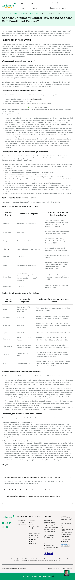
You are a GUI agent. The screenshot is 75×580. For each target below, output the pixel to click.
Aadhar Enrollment (34, 14)
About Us (32, 520)
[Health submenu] (26, 8)
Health (23, 8)
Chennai (6, 249)
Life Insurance (21, 527)
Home (4, 14)
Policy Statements (53, 568)
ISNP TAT (32, 541)
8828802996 (66, 539)
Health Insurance (22, 524)
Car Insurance (21, 520)
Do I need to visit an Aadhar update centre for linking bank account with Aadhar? (32, 477)
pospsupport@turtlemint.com (52, 548)
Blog (30, 522)
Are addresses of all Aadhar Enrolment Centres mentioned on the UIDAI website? (32, 496)
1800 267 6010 (50, 537)
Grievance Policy (34, 537)
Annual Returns (33, 535)
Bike (32, 3)
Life (34, 8)
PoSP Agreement (34, 533)
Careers (31, 531)
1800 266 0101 (50, 546)
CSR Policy (32, 539)
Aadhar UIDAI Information (17, 14)
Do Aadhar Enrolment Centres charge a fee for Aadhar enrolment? (27, 490)
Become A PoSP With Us (58, 8)
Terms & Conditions (67, 568)
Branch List (32, 543)
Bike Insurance (21, 522)
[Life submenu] (36, 8)
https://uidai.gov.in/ (35, 99)
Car (22, 3)
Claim (31, 524)
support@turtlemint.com (52, 539)
